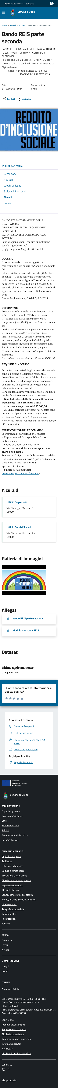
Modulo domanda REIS (25, 630)
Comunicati (7, 940)
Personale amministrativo (15, 835)
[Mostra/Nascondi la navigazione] (3, 12)
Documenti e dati (10, 840)
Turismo (6, 923)
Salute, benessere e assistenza (17, 895)
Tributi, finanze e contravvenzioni (19, 899)
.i (20, 473)
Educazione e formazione (14, 875)
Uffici (4, 820)
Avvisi (5, 945)
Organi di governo (11, 811)
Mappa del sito (9, 1080)
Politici (5, 830)
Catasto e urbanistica (12, 866)
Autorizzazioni (9, 919)
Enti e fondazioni (10, 825)
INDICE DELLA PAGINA (12, 165)
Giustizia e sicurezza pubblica (16, 880)
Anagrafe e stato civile (13, 909)
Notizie (5, 949)
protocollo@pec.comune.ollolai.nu (20, 473)
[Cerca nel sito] (50, 12)
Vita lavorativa (9, 904)
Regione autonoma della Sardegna (19, 3)
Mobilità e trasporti (11, 890)
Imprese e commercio (12, 885)
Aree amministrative (12, 816)
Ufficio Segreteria (17, 502)
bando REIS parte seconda (27, 618)
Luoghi (5, 966)
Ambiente (7, 861)
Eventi (5, 971)
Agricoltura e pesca (11, 856)
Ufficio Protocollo (10, 1006)
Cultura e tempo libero (13, 871)
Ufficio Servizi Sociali (19, 527)
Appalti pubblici (9, 914)
